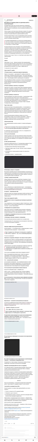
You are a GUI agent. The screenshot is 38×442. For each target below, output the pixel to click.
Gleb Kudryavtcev (10, 19)
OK (34, 437)
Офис (8, 20)
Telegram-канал (17, 410)
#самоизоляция (15, 418)
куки (7, 437)
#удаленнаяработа (8, 418)
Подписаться (31, 20)
